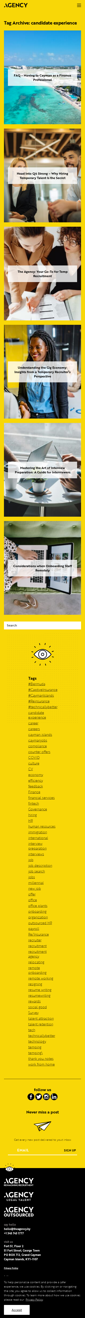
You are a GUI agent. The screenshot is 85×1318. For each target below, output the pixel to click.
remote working (40, 978)
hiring (32, 814)
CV (30, 769)
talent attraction (41, 1018)
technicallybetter (41, 1035)
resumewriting (39, 995)
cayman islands (40, 734)
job (30, 859)
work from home (41, 1064)
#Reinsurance (39, 701)
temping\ (35, 1052)
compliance (37, 746)
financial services (41, 797)
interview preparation (37, 846)
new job (34, 888)
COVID (34, 757)
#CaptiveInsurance (43, 689)
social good (37, 1006)
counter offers (39, 751)
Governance (37, 809)
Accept (17, 1310)
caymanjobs (37, 740)
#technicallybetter (43, 706)
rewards (34, 1001)
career (33, 723)
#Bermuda (36, 683)
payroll (33, 928)
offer (32, 894)
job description (40, 865)
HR (30, 820)
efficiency (35, 780)
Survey (33, 1012)
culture (33, 763)
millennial (36, 882)
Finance (34, 791)
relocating (36, 962)
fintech (33, 803)
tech (31, 1029)
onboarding (37, 911)
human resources (42, 826)
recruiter (35, 940)
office (32, 899)
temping (34, 1047)
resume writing (39, 989)
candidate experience (37, 715)
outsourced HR (40, 922)
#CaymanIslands (41, 695)
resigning (35, 984)
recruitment (37, 945)
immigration (37, 832)
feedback (35, 786)
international (38, 837)
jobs (31, 877)
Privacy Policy (11, 1268)
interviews (36, 854)
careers (34, 728)
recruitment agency (37, 954)
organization (38, 917)
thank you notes (41, 1058)
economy (35, 774)
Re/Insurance (38, 934)
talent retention (40, 1024)
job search (36, 871)
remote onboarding (37, 970)
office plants (37, 905)
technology (37, 1041)
